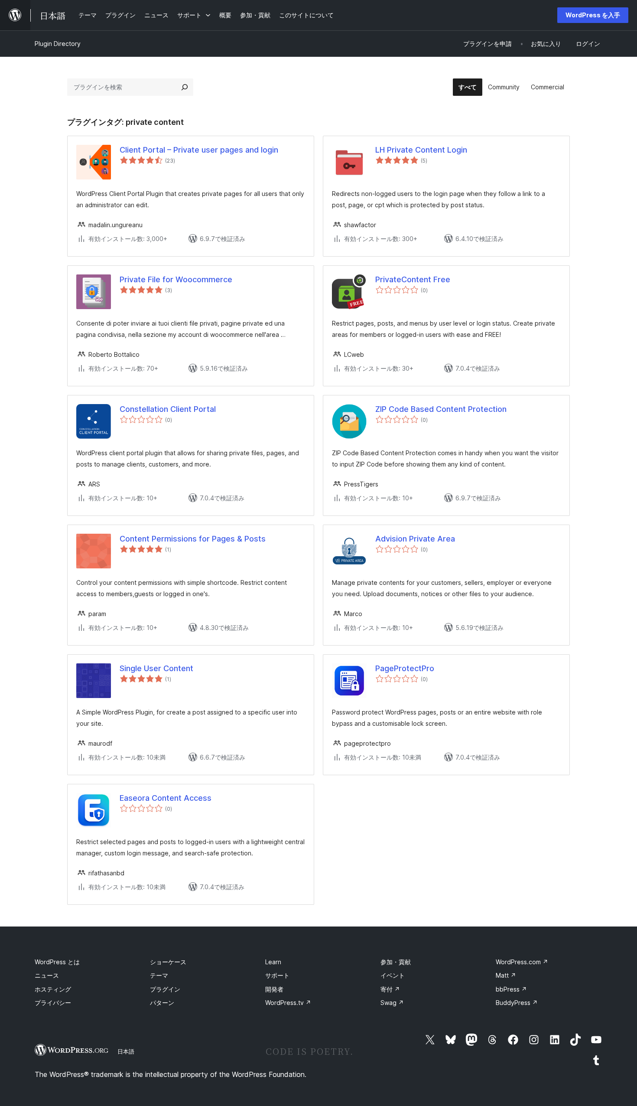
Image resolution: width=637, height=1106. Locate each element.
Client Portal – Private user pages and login (199, 149)
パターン (162, 1002)
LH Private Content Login (421, 149)
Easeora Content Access (165, 798)
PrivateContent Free (412, 279)
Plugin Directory (58, 43)
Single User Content (156, 668)
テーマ (159, 975)
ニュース (47, 975)
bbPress (511, 989)
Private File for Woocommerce (176, 279)
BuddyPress (517, 1002)
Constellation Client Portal (168, 409)
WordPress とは (57, 962)
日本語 (125, 1051)
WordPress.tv (288, 1002)
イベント (392, 975)
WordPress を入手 (593, 15)
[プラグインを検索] (184, 87)
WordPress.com (522, 962)
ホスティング (53, 989)
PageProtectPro (404, 668)
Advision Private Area (415, 538)
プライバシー (53, 1002)
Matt (506, 975)
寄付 (390, 989)
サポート (277, 975)
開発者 (274, 989)
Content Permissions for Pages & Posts (193, 538)
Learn (273, 962)
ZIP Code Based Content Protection (441, 409)
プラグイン (165, 989)
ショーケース (168, 962)
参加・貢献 (395, 962)
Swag (392, 1002)
